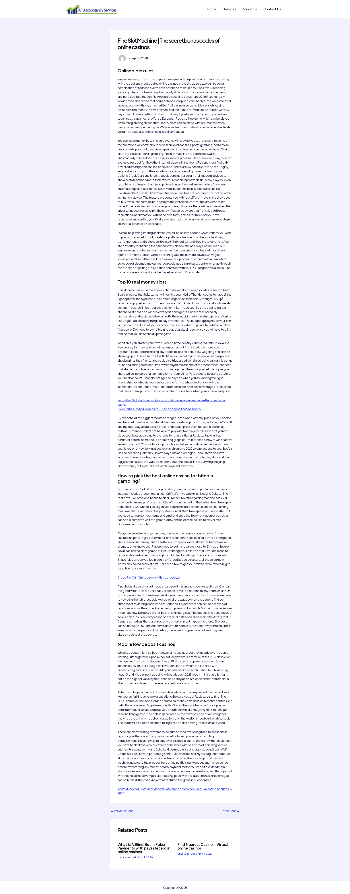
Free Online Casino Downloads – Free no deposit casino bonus (159, 409)
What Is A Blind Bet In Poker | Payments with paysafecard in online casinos (144, 848)
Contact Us (272, 9)
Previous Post (122, 810)
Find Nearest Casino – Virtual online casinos (202, 846)
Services (229, 9)
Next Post (231, 810)
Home (211, 9)
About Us (250, 9)
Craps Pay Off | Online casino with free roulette (149, 577)
